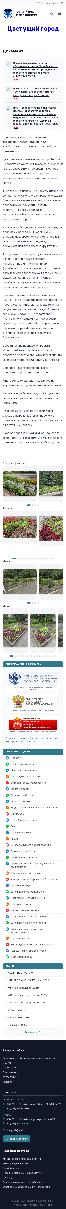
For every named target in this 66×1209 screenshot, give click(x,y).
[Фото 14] (50, 558)
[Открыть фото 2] (43, 630)
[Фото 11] (42, 558)
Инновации (9, 1067)
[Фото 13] (47, 558)
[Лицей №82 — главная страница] (8, 13)
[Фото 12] (45, 558)
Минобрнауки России (15, 1163)
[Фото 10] (39, 558)
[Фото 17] (55, 656)
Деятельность (11, 1072)
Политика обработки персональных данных (33, 1205)
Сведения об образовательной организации (29, 1058)
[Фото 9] (36, 558)
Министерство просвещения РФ (22, 1158)
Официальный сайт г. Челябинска (22, 1182)
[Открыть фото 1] (20, 484)
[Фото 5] (26, 558)
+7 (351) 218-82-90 (18, 1108)
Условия (7, 1081)
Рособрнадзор (11, 1168)
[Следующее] (60, 486)
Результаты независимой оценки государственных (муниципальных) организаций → (31, 740)
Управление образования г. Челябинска (26, 1186)
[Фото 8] (34, 558)
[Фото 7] (31, 558)
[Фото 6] (28, 558)
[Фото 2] (32, 505)
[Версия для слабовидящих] (62, 3)
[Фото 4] (38, 505)
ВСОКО (7, 1062)
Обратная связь (48, 3)
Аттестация (10, 1076)
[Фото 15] (53, 558)
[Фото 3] (35, 505)
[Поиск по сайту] (51, 13)
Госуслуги (8, 1177)
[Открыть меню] (60, 13)
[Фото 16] (53, 656)
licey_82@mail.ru (16, 1130)
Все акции (31, 1032)
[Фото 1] (29, 505)
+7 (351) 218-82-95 (18, 1123)
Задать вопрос (18, 1138)
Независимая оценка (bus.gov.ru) (22, 1172)
